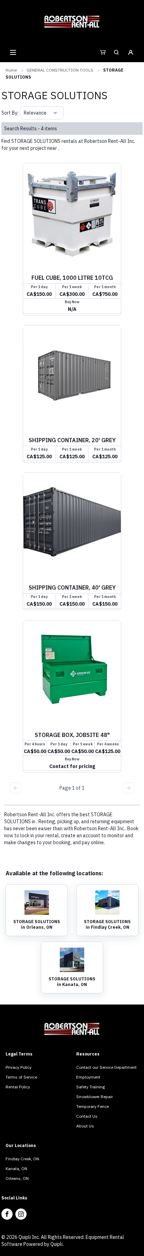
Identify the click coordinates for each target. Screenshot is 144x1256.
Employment (88, 1077)
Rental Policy (18, 1086)
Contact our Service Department (106, 1067)
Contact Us (87, 1116)
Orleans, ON (17, 1178)
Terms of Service (21, 1077)
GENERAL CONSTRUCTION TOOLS (60, 70)
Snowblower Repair (94, 1096)
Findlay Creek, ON (22, 1158)
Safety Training (90, 1086)
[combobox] (24, 112)
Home (11, 70)
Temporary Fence (92, 1106)
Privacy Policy (18, 1067)
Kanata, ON (16, 1168)
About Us (85, 1126)
